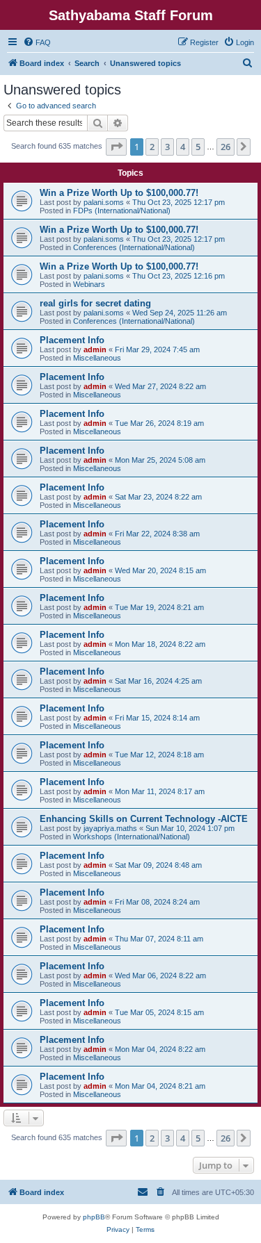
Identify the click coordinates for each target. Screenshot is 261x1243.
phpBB (94, 1217)
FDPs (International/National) (122, 210)
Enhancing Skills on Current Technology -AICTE (144, 819)
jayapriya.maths (110, 828)
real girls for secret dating (95, 303)
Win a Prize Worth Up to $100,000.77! (119, 193)
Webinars (89, 284)
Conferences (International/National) (134, 247)
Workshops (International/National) (131, 836)
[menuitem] (37, 42)
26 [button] (225, 146)
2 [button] (152, 146)
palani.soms (104, 202)
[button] (116, 146)
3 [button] (167, 146)
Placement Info (72, 340)
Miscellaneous (97, 358)
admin (95, 349)
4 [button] (182, 146)
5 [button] (198, 146)
